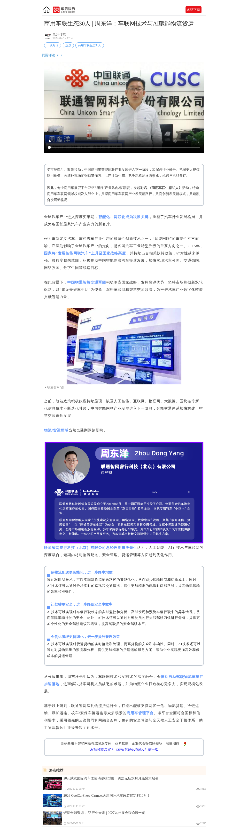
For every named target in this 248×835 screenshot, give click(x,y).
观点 (68, 45)
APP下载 (193, 9)
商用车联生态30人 (89, 45)
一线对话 (52, 45)
